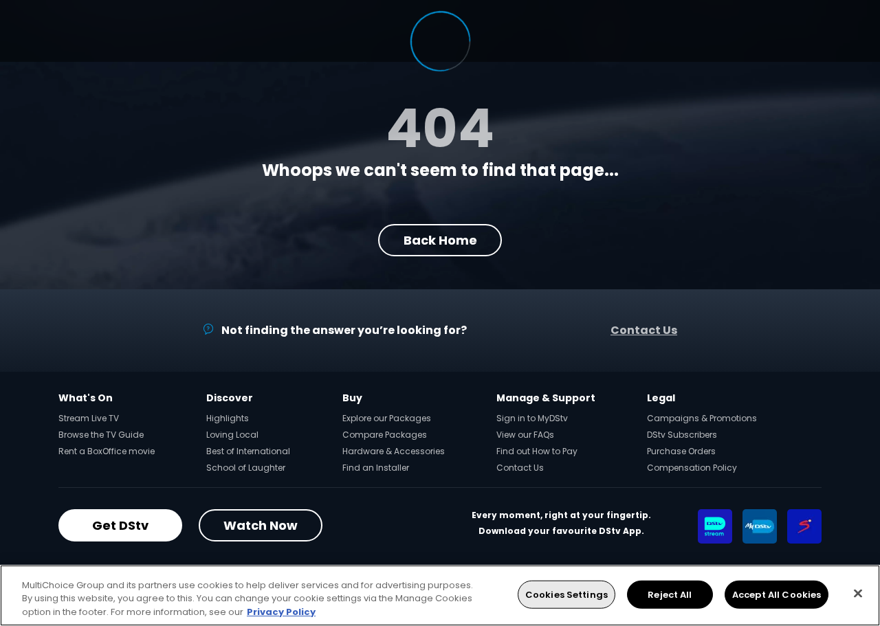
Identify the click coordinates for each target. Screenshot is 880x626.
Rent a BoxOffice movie (106, 451)
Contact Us (643, 330)
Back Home (440, 240)
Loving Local (232, 434)
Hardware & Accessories (393, 451)
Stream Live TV (88, 418)
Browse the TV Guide (101, 434)
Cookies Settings (566, 594)
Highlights (227, 418)
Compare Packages (384, 434)
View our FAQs (525, 434)
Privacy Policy (281, 611)
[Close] (858, 593)
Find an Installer (375, 467)
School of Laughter (245, 467)
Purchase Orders (681, 451)
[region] (440, 595)
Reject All (670, 594)
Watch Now (260, 525)
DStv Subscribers (682, 434)
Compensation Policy (692, 467)
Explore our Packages (386, 418)
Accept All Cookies (776, 594)
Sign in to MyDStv (532, 418)
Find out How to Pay (537, 451)
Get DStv (120, 525)
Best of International (248, 451)
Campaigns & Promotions (702, 418)
